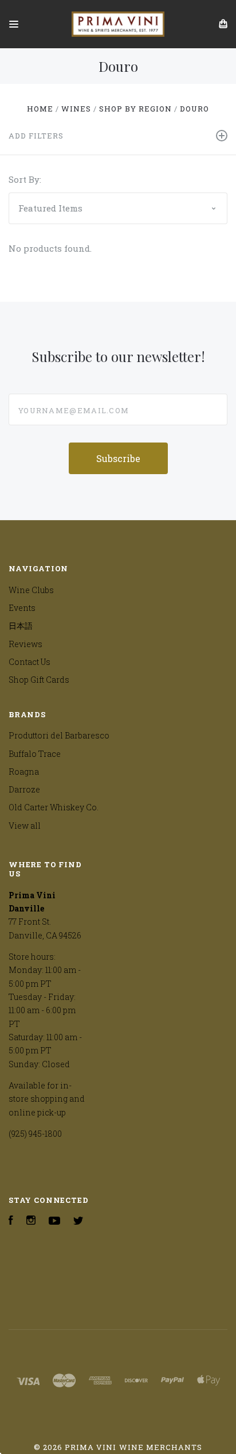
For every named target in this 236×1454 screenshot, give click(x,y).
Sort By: (25, 179)
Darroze (24, 789)
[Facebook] (11, 1221)
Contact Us (29, 661)
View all (25, 825)
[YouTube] (54, 1221)
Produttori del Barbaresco (59, 735)
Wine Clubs (31, 589)
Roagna (24, 771)
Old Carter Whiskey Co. (54, 807)
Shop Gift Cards (39, 679)
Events (22, 607)
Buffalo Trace (35, 753)
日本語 (21, 625)
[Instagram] (31, 1221)
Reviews (25, 643)
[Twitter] (78, 1221)
